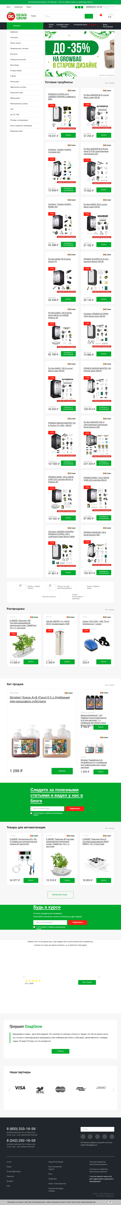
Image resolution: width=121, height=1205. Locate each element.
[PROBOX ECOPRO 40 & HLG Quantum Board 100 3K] (97, 280)
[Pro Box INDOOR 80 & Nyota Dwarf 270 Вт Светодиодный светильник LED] (97, 172)
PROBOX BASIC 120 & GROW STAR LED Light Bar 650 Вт (96, 479)
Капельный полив (16, 92)
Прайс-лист (51, 26)
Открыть (60, 1051)
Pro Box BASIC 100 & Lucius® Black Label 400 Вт (60, 370)
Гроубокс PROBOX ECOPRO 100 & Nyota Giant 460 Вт (96, 315)
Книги (29, 7)
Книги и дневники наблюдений (21, 126)
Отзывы (77, 25)
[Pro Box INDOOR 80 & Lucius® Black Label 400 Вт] (97, 116)
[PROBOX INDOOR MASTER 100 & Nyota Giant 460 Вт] (97, 389)
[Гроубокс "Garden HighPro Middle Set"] (62, 225)
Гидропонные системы (18, 87)
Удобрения (14, 32)
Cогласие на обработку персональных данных (98, 1171)
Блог (9, 7)
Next (112, 53)
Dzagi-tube (53, 1179)
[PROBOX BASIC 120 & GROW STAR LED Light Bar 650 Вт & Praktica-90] (62, 500)
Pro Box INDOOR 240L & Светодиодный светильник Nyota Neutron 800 (95, 425)
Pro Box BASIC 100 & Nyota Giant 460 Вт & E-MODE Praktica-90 (60, 315)
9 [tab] (91, 78)
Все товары (109, 83)
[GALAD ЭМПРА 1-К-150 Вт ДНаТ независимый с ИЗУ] (60, 642)
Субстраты (14, 37)
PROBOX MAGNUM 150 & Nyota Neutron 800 (95, 534)
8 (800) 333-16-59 (21, 1129)
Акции (58, 25)
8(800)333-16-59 (94, 7)
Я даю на (47, 814)
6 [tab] (80, 78)
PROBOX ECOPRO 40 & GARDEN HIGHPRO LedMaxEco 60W (62, 97)
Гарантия (10, 1176)
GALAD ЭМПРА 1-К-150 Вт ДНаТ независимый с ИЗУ (58, 623)
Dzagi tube (19, 7)
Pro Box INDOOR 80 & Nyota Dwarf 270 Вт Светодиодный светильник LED (96, 151)
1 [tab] (63, 78)
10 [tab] (95, 78)
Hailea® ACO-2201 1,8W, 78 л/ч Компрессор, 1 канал (96, 623)
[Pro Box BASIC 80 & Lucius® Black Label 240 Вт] (97, 226)
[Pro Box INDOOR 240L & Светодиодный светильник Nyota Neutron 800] (97, 445)
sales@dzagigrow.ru (89, 1145)
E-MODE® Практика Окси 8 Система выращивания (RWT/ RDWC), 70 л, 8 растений (96, 842)
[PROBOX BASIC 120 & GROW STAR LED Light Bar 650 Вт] (97, 499)
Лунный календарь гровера (56, 1190)
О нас (9, 1162)
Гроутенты (14, 54)
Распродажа (92, 25)
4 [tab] (73, 78)
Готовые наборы (16, 70)
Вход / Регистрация (108, 26)
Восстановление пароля (55, 1168)
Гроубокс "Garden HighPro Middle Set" (59, 206)
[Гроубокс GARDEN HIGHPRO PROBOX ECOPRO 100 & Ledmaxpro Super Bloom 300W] (62, 554)
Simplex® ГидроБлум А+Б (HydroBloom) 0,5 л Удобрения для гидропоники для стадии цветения (94, 763)
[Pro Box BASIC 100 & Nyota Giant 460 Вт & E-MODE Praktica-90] (62, 336)
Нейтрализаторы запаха (19, 104)
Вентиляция (14, 65)
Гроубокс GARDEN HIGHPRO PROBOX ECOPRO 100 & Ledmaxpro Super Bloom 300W (61, 534)
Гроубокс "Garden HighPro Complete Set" (59, 151)
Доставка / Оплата (65, 26)
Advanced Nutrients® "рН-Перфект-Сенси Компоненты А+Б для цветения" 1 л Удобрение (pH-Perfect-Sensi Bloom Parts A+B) (93, 719)
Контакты (83, 25)
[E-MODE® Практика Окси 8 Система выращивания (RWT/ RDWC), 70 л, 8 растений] (97, 862)
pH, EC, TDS (14, 114)
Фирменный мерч (16, 131)
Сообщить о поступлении (68, 189)
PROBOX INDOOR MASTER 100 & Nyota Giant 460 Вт (97, 370)
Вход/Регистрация (56, 1162)
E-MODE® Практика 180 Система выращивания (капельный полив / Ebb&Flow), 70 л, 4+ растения (23, 624)
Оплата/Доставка (14, 1171)
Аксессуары (14, 81)
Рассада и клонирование (19, 120)
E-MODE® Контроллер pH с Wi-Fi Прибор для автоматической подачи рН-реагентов (23, 842)
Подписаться (75, 808)
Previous (44, 53)
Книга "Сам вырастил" (57, 1184)
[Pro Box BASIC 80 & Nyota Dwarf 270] (62, 280)
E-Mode (13, 76)
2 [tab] (66, 78)
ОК (110, 1202)
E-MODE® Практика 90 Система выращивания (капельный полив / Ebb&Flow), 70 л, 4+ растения (60, 843)
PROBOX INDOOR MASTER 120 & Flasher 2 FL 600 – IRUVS (62, 424)
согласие (40, 813)
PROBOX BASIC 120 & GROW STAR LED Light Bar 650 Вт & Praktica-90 (61, 479)
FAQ (8, 1186)
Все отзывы (87, 982)
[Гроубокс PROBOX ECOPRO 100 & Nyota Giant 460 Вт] (97, 335)
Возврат (10, 1181)
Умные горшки (15, 43)
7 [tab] (84, 78)
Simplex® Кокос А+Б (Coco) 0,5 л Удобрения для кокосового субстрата (40, 699)
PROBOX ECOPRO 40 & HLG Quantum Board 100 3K (96, 260)
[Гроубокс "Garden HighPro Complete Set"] (62, 171)
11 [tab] (98, 78)
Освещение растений (18, 59)
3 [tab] (70, 78)
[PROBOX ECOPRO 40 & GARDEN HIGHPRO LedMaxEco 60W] (62, 117)
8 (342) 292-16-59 (21, 1140)
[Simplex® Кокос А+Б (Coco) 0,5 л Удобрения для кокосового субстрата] (41, 739)
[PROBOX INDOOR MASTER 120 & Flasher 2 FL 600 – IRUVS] (62, 444)
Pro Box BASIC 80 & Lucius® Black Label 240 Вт (95, 206)
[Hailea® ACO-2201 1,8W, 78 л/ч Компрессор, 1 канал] (97, 642)
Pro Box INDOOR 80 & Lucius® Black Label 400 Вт (96, 96)
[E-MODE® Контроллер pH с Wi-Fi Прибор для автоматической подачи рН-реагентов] (24, 862)
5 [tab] (77, 78)
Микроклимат (15, 98)
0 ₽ (109, 17)
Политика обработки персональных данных (98, 1163)
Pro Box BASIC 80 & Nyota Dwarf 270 (59, 260)
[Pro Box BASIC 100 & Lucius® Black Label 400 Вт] (62, 389)
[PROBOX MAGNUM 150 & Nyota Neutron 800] (97, 553)
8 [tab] (87, 78)
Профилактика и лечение (19, 48)
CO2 (11, 109)
